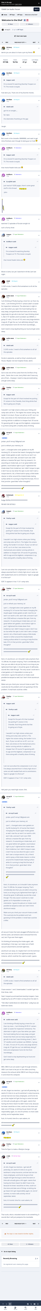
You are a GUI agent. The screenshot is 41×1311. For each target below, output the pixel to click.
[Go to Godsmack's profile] (3, 496)
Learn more (3, 3)
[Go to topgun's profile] (3, 235)
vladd (8, 281)
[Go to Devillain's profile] (3, 74)
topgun (8, 234)
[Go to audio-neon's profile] (3, 296)
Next (34, 42)
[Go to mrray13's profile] (3, 30)
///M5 (8, 1156)
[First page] (2, 42)
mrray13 (7, 30)
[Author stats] (38, 48)
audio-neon (10, 296)
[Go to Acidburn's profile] (3, 148)
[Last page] (38, 42)
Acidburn (9, 148)
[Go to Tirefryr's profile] (3, 388)
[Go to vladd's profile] (3, 282)
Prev (7, 42)
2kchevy (9, 47)
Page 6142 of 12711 (20, 42)
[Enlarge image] (34, 53)
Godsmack (9, 495)
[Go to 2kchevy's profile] (3, 48)
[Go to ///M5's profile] (3, 1157)
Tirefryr (8, 387)
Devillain (9, 73)
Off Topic (20, 30)
